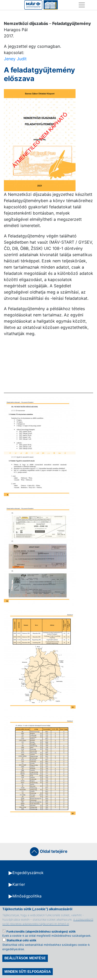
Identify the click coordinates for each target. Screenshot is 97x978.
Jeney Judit (15, 58)
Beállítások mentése (25, 958)
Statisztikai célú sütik (21, 940)
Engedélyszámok (27, 872)
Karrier (18, 884)
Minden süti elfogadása (27, 972)
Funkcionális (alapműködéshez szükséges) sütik (41, 931)
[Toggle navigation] (81, 5)
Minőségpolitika (26, 896)
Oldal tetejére (53, 851)
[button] (40, 139)
